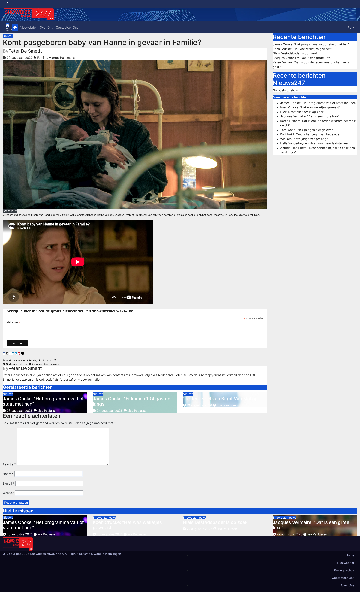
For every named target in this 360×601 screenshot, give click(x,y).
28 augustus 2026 (20, 410)
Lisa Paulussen (47, 410)
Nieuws (8, 36)
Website (8, 493)
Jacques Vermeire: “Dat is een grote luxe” (302, 58)
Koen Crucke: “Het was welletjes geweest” (303, 49)
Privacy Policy (344, 570)
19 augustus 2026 (199, 405)
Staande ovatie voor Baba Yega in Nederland (28, 360)
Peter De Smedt (25, 51)
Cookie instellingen (107, 554)
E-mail (8, 483)
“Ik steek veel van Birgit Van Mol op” (221, 398)
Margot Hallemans (62, 57)
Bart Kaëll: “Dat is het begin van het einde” (310, 134)
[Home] (7, 25)
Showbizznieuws (104, 517)
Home (350, 555)
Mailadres (13, 322)
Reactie (9, 464)
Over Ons (46, 27)
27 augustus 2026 (200, 529)
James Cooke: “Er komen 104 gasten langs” (131, 401)
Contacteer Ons (67, 27)
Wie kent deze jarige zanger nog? (304, 139)
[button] (9, 30)
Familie (42, 57)
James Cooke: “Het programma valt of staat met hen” (43, 401)
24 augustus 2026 (110, 410)
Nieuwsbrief (28, 27)
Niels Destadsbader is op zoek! (295, 53)
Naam (8, 474)
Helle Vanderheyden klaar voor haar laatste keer (314, 143)
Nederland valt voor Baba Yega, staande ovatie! (32, 364)
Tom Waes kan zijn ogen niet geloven (306, 130)
